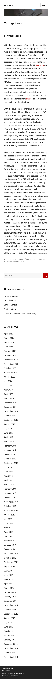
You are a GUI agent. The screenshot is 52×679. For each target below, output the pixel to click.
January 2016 (10, 597)
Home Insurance (11, 296)
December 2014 (11, 644)
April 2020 (8, 394)
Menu (44, 5)
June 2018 (8, 472)
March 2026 (9, 338)
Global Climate (10, 300)
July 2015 (8, 622)
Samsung (40, 65)
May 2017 (8, 528)
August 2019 (9, 424)
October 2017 (10, 506)
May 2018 (8, 476)
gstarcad (33, 259)
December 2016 (11, 549)
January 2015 (10, 640)
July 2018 (8, 467)
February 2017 (10, 541)
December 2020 (11, 360)
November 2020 (11, 364)
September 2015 (11, 614)
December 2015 (11, 601)
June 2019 (8, 433)
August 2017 (9, 515)
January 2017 (10, 545)
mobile (16, 262)
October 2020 (10, 368)
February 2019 (10, 446)
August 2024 (9, 342)
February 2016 (10, 592)
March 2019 (9, 441)
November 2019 (11, 411)
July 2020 (8, 381)
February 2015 (10, 635)
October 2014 (10, 653)
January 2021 (10, 355)
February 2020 (10, 403)
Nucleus (4, 673)
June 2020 (8, 385)
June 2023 (8, 347)
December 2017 (11, 497)
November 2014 (11, 648)
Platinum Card (10, 309)
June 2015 (8, 627)
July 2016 (8, 571)
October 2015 (10, 609)
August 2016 (9, 566)
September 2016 (11, 562)
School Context (10, 305)
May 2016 (8, 579)
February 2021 (10, 351)
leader (9, 262)
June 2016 (8, 575)
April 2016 (8, 584)
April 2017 (8, 532)
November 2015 (11, 605)
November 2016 (11, 553)
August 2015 (9, 618)
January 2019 (10, 450)
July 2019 (8, 428)
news (21, 262)
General (21, 259)
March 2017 (9, 536)
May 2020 (8, 390)
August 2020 (9, 377)
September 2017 (11, 510)
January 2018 (10, 493)
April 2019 (8, 437)
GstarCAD (12, 36)
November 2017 (11, 502)
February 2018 (10, 489)
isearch (29, 99)
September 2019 (11, 420)
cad (27, 259)
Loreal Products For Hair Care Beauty (20, 313)
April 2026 (8, 334)
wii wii (8, 5)
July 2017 (8, 519)
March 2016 (9, 588)
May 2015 (8, 631)
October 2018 (10, 459)
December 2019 (11, 407)
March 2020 (9, 398)
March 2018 (9, 485)
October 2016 (10, 558)
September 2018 (11, 463)
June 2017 (8, 523)
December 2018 (11, 454)
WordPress (14, 676)
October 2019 (10, 416)
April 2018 (8, 480)
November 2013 (11, 657)
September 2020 (11, 372)
